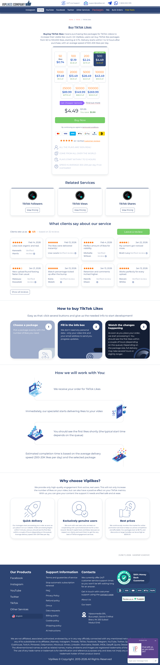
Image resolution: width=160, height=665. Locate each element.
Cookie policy (52, 620)
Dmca (49, 605)
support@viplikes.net (97, 3)
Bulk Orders (117, 10)
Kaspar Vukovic (141, 555)
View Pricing (32, 210)
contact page (107, 594)
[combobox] (26, 616)
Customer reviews (92, 141)
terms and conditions (90, 127)
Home (71, 20)
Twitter (71, 10)
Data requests (53, 610)
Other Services (83, 10)
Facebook (60, 10)
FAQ (107, 10)
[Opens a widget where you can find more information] (143, 650)
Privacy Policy (52, 595)
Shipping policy (53, 625)
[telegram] (110, 3)
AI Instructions (53, 630)
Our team (86, 604)
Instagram (30, 10)
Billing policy (52, 615)
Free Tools (129, 10)
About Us (86, 599)
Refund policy (53, 600)
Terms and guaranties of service (61, 577)
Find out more (93, 103)
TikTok (41, 10)
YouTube (50, 10)
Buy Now (80, 120)
